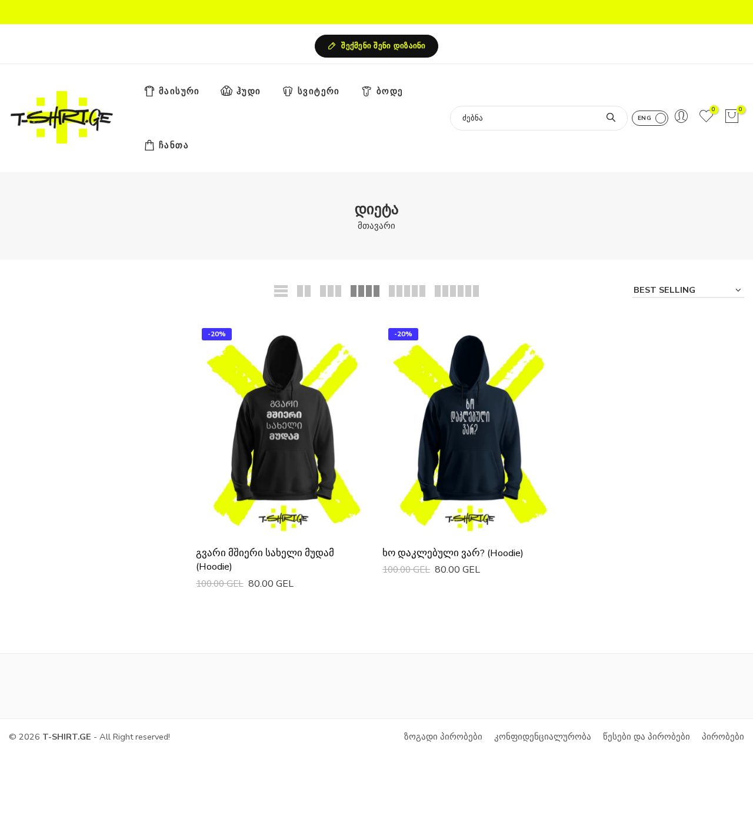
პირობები (723, 737)
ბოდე (390, 91)
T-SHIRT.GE (66, 737)
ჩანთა (174, 145)
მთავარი (376, 226)
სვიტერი (319, 91)
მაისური (179, 91)
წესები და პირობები (646, 737)
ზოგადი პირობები (443, 737)
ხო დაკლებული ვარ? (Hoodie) (453, 553)
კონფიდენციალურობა (542, 737)
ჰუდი (248, 91)
